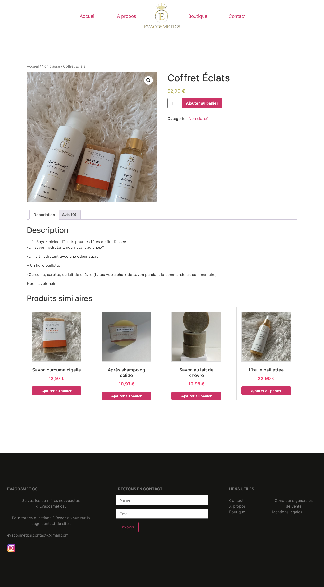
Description (44, 214)
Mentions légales (287, 511)
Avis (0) (69, 214)
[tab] (44, 215)
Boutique (197, 16)
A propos (126, 16)
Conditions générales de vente (294, 503)
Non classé (51, 66)
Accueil (88, 16)
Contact (237, 16)
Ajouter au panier (202, 103)
